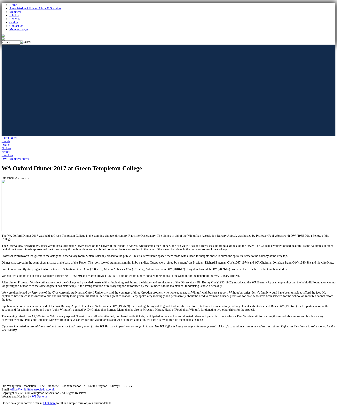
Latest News (9, 137)
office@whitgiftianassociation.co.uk (32, 389)
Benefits (14, 18)
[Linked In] (3, 39)
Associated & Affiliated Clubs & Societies (35, 8)
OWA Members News (15, 158)
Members (15, 11)
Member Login (18, 29)
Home (13, 4)
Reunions (7, 155)
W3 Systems (39, 396)
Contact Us (16, 25)
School (6, 151)
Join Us (14, 15)
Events (6, 141)
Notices (6, 148)
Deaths (6, 144)
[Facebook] (3, 36)
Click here (49, 403)
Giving (13, 22)
